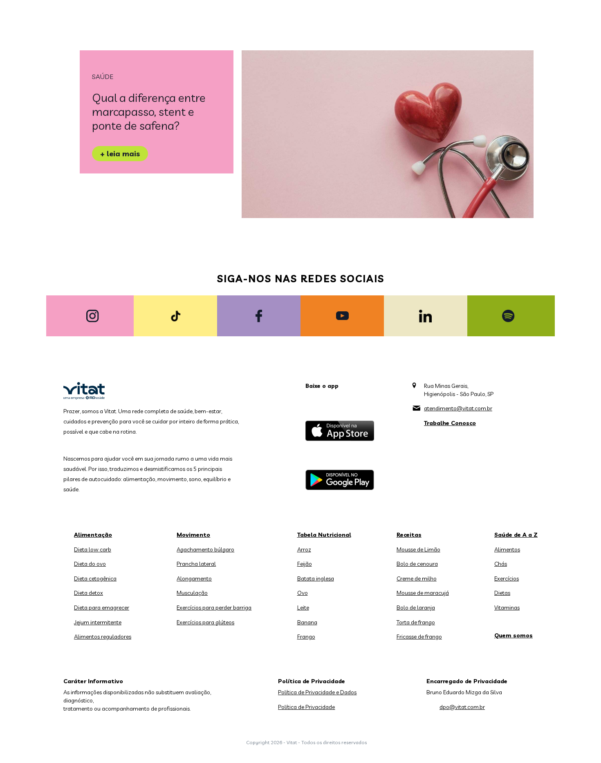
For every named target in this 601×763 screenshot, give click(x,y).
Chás (500, 563)
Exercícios (506, 578)
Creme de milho (417, 578)
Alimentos (507, 549)
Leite (303, 607)
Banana (307, 622)
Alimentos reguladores (102, 636)
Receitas (409, 534)
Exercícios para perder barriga (214, 607)
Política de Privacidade (306, 707)
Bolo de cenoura (417, 563)
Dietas (502, 592)
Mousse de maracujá (423, 592)
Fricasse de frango (419, 636)
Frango (306, 636)
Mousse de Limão (418, 549)
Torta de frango (416, 622)
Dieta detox (88, 592)
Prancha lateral (196, 563)
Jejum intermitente (97, 622)
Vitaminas (507, 607)
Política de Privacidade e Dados (317, 692)
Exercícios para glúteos (205, 622)
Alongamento (194, 578)
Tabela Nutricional (324, 534)
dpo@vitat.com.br (462, 707)
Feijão (304, 563)
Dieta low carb (92, 549)
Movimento (193, 534)
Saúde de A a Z (516, 534)
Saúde (102, 76)
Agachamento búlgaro (205, 549)
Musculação (192, 592)
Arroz (304, 549)
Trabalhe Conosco (450, 423)
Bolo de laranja (416, 607)
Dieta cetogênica (95, 578)
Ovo (302, 592)
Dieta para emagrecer (101, 607)
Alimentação (93, 534)
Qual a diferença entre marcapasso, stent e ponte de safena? (149, 111)
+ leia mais (120, 153)
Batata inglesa (315, 578)
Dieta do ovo (90, 563)
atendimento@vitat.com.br (458, 408)
